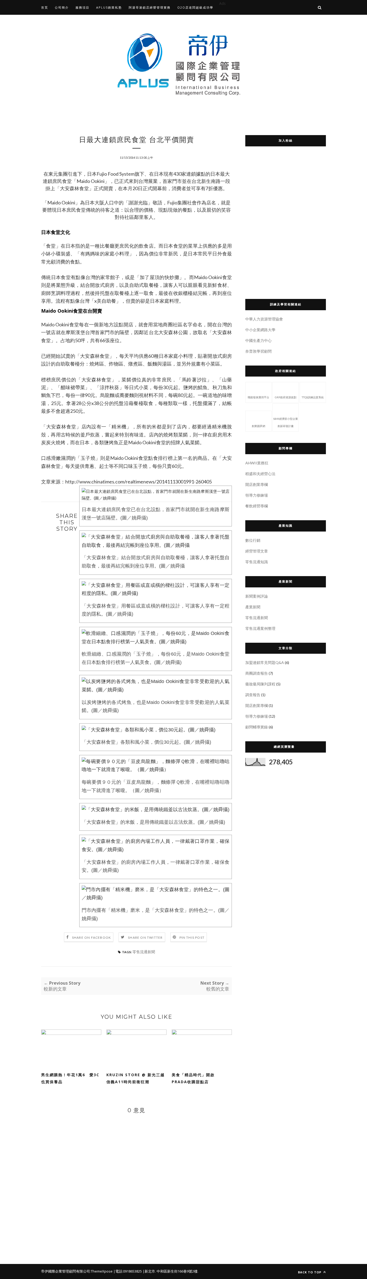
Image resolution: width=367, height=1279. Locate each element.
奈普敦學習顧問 (258, 351)
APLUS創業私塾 (109, 7)
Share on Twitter (145, 937)
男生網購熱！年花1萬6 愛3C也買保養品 (70, 1078)
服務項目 (82, 7)
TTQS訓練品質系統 (313, 397)
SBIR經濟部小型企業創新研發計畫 (285, 422)
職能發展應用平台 (258, 397)
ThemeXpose (102, 1271)
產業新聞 (252, 607)
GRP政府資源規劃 (285, 397)
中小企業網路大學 (260, 329)
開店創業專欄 (256, 484)
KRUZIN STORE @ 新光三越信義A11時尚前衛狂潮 (135, 1078)
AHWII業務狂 (256, 463)
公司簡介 (62, 7)
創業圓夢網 (258, 426)
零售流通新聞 (143, 951)
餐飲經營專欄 (256, 506)
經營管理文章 (256, 551)
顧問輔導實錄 (256, 727)
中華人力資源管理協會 (264, 319)
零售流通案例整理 (260, 628)
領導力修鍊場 (256, 495)
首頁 (44, 7)
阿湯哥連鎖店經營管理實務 (150, 7)
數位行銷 (252, 540)
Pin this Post (192, 937)
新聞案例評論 (256, 596)
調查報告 (252, 694)
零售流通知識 (256, 561)
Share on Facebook (91, 937)
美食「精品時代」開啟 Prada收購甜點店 (195, 1078)
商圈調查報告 (256, 673)
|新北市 (149, 1271)
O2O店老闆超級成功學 (195, 7)
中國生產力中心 (258, 340)
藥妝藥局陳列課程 (260, 684)
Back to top (310, 1272)
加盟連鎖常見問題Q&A (264, 662)
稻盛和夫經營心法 (260, 473)
